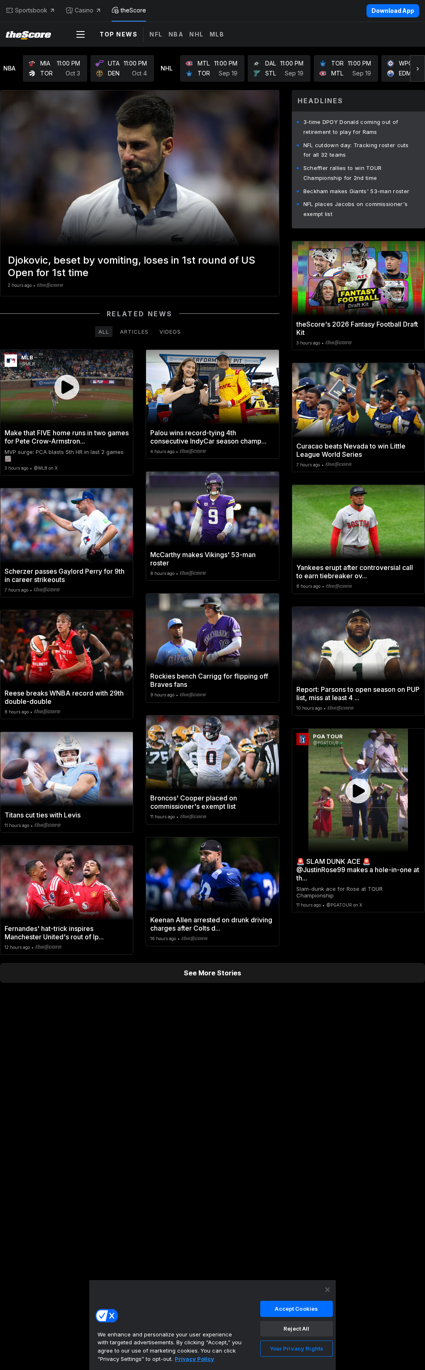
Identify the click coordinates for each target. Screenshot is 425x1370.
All (103, 331)
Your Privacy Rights (296, 1348)
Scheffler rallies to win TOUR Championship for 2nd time (342, 173)
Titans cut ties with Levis (43, 815)
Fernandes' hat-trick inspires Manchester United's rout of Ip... (54, 932)
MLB (217, 34)
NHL (196, 34)
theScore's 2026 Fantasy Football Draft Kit (357, 328)
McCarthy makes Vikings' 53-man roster (203, 558)
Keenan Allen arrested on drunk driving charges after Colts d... (211, 924)
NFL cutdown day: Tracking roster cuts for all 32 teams (356, 150)
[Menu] (80, 34)
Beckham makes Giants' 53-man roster (356, 191)
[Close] (327, 1289)
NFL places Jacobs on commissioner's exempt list (355, 209)
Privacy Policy (194, 1358)
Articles (134, 331)
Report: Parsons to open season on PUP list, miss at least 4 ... (358, 693)
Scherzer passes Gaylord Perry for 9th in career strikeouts (65, 575)
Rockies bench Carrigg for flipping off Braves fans (209, 680)
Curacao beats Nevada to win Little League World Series (350, 450)
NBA (176, 34)
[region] (212, 1325)
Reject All (296, 1328)
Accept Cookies (296, 1308)
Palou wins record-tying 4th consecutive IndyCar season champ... (208, 437)
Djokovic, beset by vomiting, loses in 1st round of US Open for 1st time (131, 266)
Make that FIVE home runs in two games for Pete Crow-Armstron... (67, 437)
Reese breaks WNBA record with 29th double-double (64, 697)
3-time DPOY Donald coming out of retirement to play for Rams (350, 127)
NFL (156, 34)
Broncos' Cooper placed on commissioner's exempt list (193, 802)
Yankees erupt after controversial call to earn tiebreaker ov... (354, 571)
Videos (170, 331)
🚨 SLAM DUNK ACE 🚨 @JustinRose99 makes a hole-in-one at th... (357, 869)
